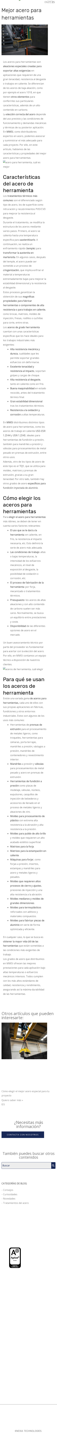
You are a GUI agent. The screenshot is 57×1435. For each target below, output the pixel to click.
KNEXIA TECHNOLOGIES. (28, 1431)
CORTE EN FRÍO (11, 1375)
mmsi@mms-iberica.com (18, 1286)
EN (46, 2)
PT (49, 2)
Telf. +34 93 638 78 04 (17, 1282)
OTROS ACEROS (12, 1359)
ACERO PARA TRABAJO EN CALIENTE (24, 1345)
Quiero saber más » (12, 1100)
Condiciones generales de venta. (22, 1421)
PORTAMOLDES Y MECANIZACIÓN (22, 1389)
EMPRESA (8, 1394)
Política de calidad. (26, 1426)
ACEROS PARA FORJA (15, 1341)
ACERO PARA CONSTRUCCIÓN (20, 1354)
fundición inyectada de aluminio (20, 487)
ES (53, 2)
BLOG (6, 1398)
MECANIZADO (10, 1379)
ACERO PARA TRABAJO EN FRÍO (21, 1350)
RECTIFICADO (10, 1384)
